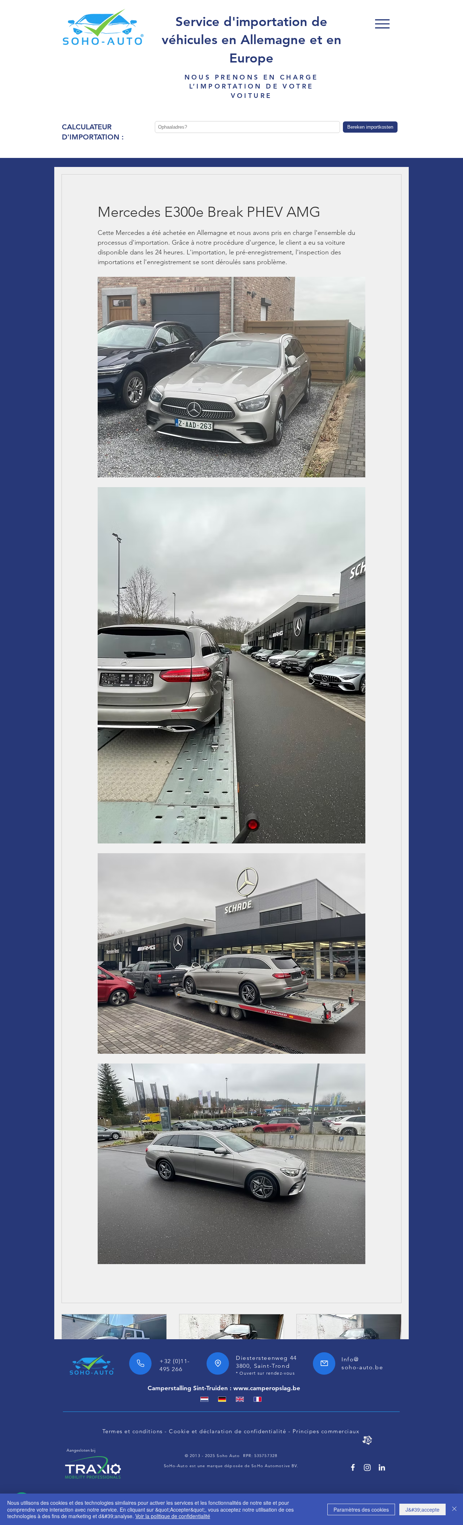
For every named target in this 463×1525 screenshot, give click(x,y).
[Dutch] (204, 1399)
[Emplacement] (218, 1363)
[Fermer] (454, 1509)
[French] (257, 1399)
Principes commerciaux (326, 1431)
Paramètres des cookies (361, 1509)
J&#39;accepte (422, 1509)
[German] (222, 1399)
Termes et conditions (132, 1431)
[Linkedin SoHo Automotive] (381, 1467)
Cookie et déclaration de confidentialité (227, 1431)
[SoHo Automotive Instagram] (367, 1467)
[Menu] (382, 24)
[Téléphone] (140, 1363)
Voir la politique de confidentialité (172, 1516)
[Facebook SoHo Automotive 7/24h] (352, 1467)
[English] (240, 1399)
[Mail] (324, 1363)
